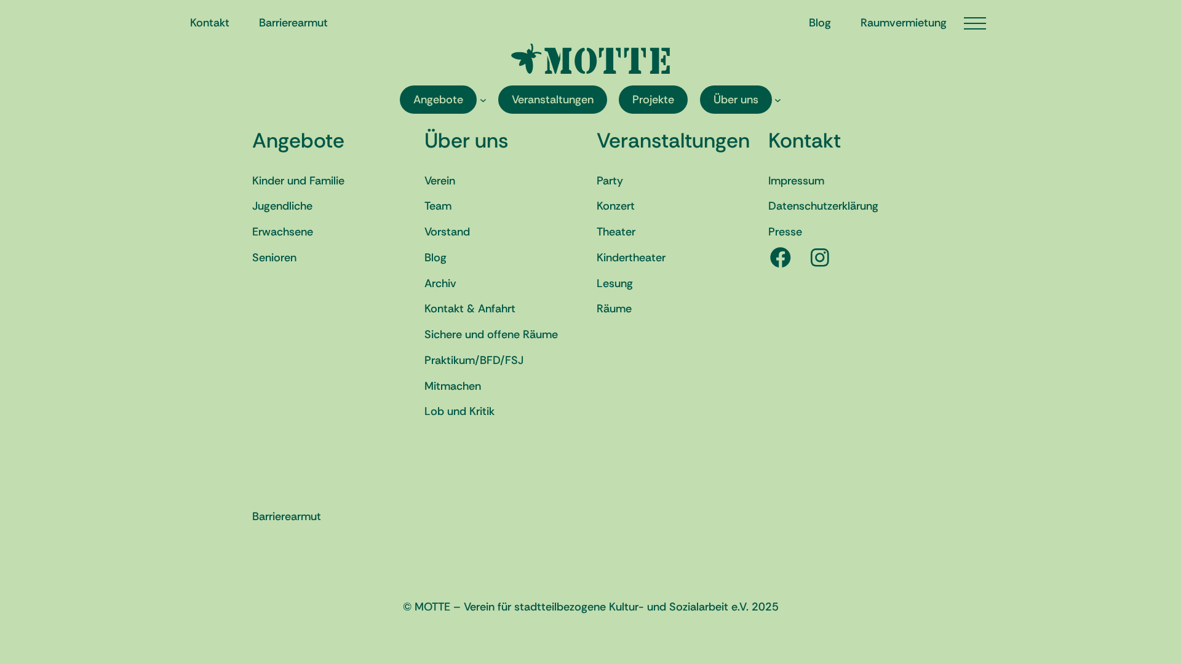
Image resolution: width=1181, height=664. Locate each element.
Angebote (298, 140)
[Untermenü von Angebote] (483, 100)
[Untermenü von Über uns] (777, 100)
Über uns (466, 140)
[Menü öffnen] (975, 23)
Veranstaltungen (673, 140)
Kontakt (804, 140)
